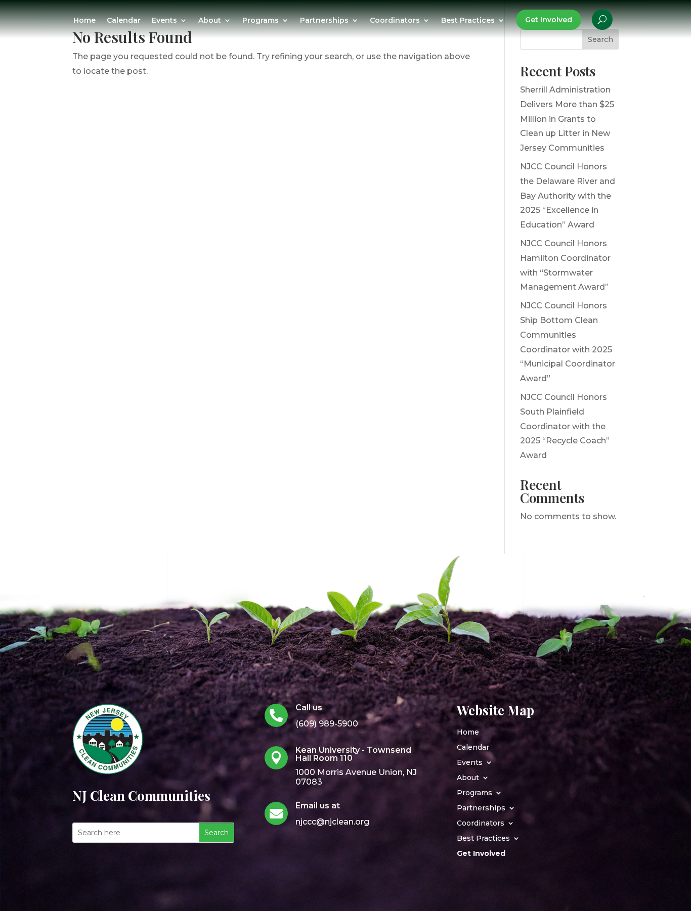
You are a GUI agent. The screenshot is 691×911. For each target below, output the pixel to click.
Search (600, 39)
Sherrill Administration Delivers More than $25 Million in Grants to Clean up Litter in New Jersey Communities (567, 119)
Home (84, 21)
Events (164, 21)
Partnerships (324, 21)
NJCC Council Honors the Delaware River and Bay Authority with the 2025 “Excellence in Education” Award (567, 196)
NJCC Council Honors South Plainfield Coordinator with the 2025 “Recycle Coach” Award (565, 426)
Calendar (124, 21)
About (209, 21)
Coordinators (395, 21)
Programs (260, 21)
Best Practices (468, 21)
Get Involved (548, 19)
